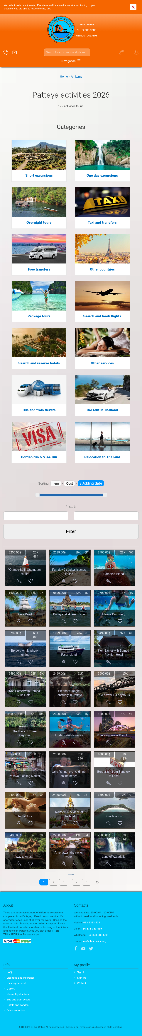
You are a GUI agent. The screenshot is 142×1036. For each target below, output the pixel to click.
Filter (71, 531)
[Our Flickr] (106, 948)
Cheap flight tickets (18, 993)
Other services (102, 363)
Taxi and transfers (102, 223)
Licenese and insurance (21, 977)
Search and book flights (102, 316)
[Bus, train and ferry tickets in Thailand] (39, 389)
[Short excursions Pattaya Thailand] (39, 154)
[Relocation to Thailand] (102, 436)
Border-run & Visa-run (39, 457)
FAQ (9, 972)
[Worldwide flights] (102, 295)
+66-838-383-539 (91, 928)
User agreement (16, 983)
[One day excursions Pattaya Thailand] (102, 154)
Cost (69, 483)
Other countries (102, 269)
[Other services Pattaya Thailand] (102, 342)
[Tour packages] (39, 295)
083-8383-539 (91, 922)
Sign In (81, 972)
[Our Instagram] (99, 948)
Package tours (39, 316)
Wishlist (81, 983)
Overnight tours (39, 223)
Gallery (11, 988)
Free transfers (39, 269)
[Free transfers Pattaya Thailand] (39, 248)
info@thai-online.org (94, 941)
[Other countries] (102, 248)
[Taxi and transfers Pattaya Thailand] (102, 201)
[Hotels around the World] (39, 342)
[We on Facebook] (76, 948)
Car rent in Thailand (102, 410)
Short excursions (39, 175)
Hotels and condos (17, 1004)
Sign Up (81, 977)
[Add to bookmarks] (31, 581)
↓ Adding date (91, 483)
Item (56, 483)
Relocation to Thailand (102, 457)
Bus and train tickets (39, 410)
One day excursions (102, 175)
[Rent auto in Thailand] (102, 389)
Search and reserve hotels (39, 363)
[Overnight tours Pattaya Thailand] (39, 201)
